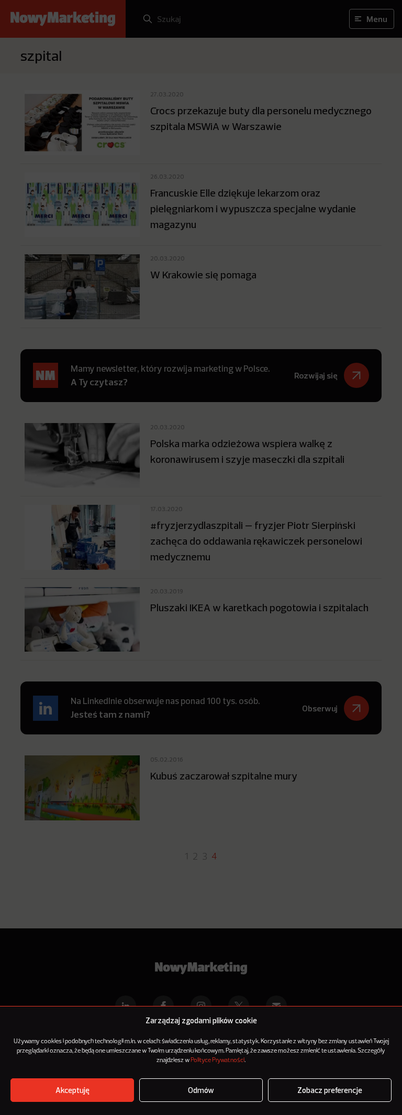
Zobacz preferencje (329, 1090)
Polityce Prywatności (217, 1060)
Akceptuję (72, 1090)
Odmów (201, 1090)
